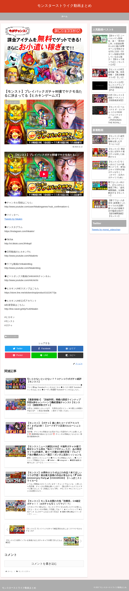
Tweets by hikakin (13, 219)
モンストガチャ (12, 336)
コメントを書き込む (44, 563)
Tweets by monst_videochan (106, 229)
